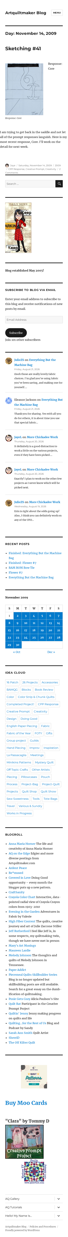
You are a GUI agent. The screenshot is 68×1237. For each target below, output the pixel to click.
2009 (58, 165)
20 (50, 630)
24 (26, 637)
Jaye (12, 165)
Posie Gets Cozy (19, 999)
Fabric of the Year (19, 733)
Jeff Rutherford (19, 931)
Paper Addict (17, 970)
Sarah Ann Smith (20, 1033)
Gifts (49, 733)
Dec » (51, 652)
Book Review (44, 689)
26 (42, 637)
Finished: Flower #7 (22, 563)
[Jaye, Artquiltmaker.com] (34, 228)
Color (10, 697)
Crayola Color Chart (22, 897)
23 (17, 637)
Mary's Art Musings (22, 945)
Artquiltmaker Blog (25, 12)
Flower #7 (15, 572)
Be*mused (16, 873)
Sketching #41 (23, 48)
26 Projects (30, 682)
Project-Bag (29, 784)
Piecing (12, 777)
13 (50, 623)
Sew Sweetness (18, 798)
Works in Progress (19, 813)
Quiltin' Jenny (18, 1013)
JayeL (18, 437)
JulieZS (19, 360)
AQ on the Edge (19, 853)
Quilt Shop (29, 791)
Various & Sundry (30, 806)
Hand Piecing (16, 748)
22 (9, 637)
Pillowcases (29, 777)
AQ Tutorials (13, 1207)
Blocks (26, 689)
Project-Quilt (51, 784)
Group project (16, 740)
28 (58, 637)
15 (9, 630)
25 (34, 637)
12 (42, 623)
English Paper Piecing (22, 726)
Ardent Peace (18, 868)
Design (12, 718)
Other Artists (41, 769)
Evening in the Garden (24, 911)
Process (12, 784)
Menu (57, 12)
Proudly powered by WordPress (22, 1230)
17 (25, 630)
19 (42, 630)
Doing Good (29, 718)
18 (33, 630)
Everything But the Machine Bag (31, 577)
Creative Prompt (35, 169)
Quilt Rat (15, 1003)
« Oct (16, 652)
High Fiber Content (22, 921)
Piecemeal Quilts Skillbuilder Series (33, 974)
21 (58, 630)
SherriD (14, 1037)
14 (58, 623)
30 (17, 644)
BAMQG (12, 689)
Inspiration (51, 748)
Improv (34, 748)
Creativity (50, 169)
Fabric (45, 726)
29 (9, 644)
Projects (12, 791)
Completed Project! (20, 704)
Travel (11, 806)
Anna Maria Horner (22, 843)
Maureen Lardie (20, 950)
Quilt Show (48, 791)
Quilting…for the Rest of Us (27, 1023)
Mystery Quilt (44, 762)
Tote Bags (50, 798)
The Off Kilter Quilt (22, 1042)
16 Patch (12, 682)
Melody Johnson (20, 955)
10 (25, 623)
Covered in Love (20, 877)
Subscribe (16, 333)
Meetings (37, 755)
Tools (36, 798)
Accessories (50, 682)
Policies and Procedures (43, 1226)
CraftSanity (16, 892)
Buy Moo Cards (26, 1102)
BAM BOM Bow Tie (22, 567)
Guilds (34, 740)
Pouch (45, 777)
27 (50, 637)
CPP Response (16, 169)
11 (34, 623)
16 (17, 630)
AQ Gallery (12, 1198)
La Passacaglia (16, 755)
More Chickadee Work (42, 437)
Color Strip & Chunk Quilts (36, 697)
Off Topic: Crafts (17, 769)
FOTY (38, 733)
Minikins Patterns (19, 762)
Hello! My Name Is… (18, 1215)
